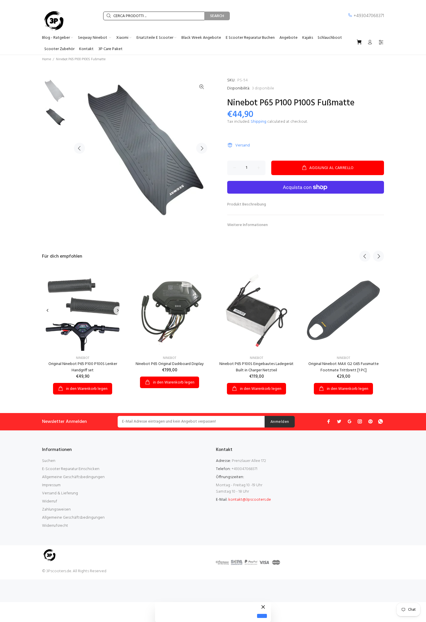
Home (46, 59)
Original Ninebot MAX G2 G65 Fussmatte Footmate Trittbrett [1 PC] (343, 367)
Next (201, 148)
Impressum (51, 485)
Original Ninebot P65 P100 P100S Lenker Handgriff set (82, 367)
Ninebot (82, 358)
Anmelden (279, 422)
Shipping (258, 121)
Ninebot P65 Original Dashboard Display (170, 364)
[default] (262, 616)
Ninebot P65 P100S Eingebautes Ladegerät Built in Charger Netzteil (256, 367)
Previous (79, 148)
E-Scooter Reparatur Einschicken (70, 469)
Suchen (48, 461)
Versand (242, 145)
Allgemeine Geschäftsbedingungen (73, 477)
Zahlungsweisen (56, 509)
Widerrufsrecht (55, 525)
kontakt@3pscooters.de (249, 499)
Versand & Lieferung (60, 493)
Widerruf (49, 501)
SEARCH (217, 16)
